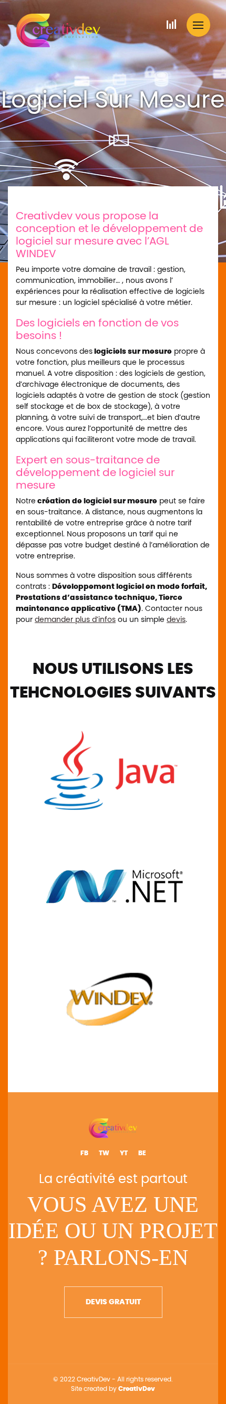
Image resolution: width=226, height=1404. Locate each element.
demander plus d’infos (75, 620)
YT (124, 1153)
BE (142, 1153)
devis (176, 620)
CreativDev (136, 1389)
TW (104, 1153)
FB (84, 1153)
